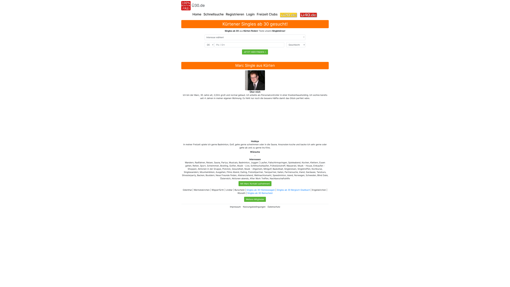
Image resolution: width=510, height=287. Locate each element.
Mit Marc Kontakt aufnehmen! (255, 183)
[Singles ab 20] (289, 15)
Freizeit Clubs (267, 14)
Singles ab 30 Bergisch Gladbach (293, 190)
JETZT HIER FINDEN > (255, 52)
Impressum (235, 206)
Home (196, 14)
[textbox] (255, 37)
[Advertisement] (261, 119)
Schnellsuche (213, 14)
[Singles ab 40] (309, 15)
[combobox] (255, 37)
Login (250, 14)
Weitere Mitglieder (255, 199)
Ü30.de (198, 5)
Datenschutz (274, 206)
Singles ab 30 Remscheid (260, 193)
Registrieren (235, 14)
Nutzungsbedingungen (254, 206)
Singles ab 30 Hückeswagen (260, 190)
